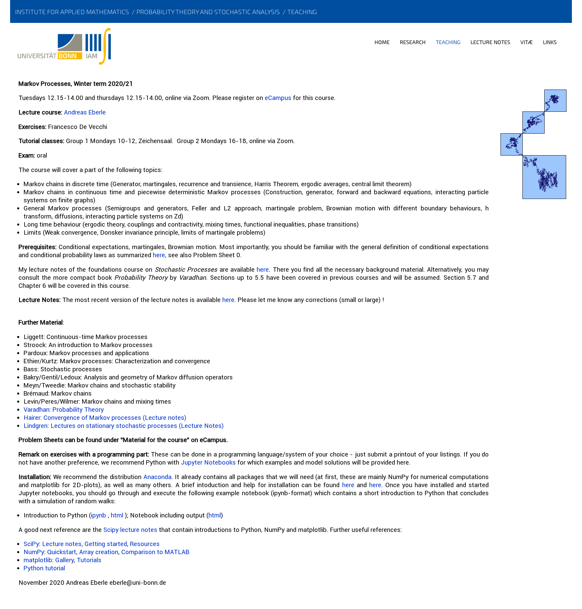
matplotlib (38, 560)
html (117, 515)
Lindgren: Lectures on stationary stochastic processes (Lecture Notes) (124, 425)
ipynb (98, 515)
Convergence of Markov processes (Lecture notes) (114, 417)
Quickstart (61, 552)
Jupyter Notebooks (208, 462)
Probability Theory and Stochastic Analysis (208, 11)
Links (550, 42)
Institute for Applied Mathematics (72, 11)
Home (382, 42)
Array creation (98, 552)
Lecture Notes (490, 42)
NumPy (34, 552)
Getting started (106, 544)
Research (413, 42)
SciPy (31, 544)
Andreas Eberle (85, 112)
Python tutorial (44, 568)
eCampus (278, 98)
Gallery (64, 560)
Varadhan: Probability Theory (64, 409)
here (159, 255)
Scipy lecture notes (130, 530)
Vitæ (526, 42)
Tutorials (89, 560)
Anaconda (157, 477)
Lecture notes (62, 544)
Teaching (302, 11)
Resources (145, 544)
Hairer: (33, 417)
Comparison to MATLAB (155, 552)
